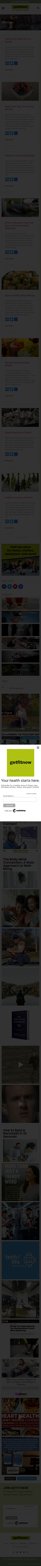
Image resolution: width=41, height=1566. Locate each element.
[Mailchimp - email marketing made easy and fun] (15, 812)
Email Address (8, 796)
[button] (38, 747)
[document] (20, 783)
